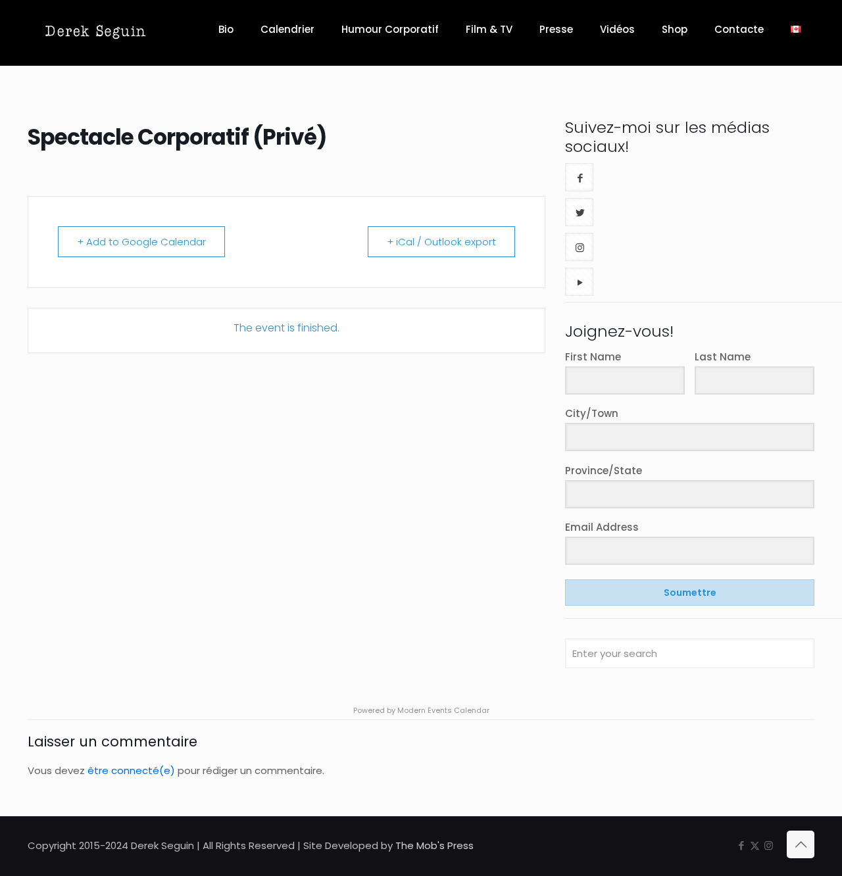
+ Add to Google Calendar (141, 242)
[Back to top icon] (800, 844)
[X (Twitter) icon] (755, 845)
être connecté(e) (131, 770)
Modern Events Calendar (443, 710)
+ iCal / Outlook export (441, 242)
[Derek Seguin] (96, 29)
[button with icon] (579, 177)
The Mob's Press (434, 845)
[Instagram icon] (769, 845)
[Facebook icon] (741, 845)
